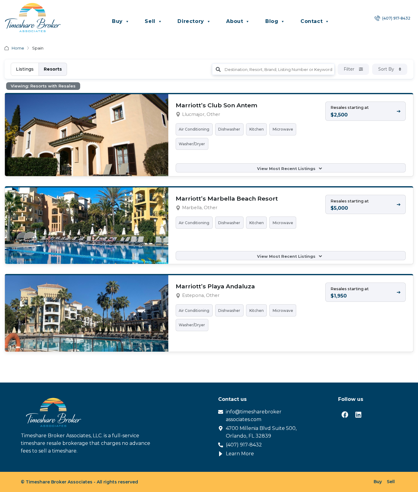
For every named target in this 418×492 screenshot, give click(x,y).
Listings (25, 69)
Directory (190, 21)
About (234, 21)
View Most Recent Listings (287, 168)
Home (18, 48)
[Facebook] (345, 414)
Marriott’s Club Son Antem (216, 105)
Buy (117, 21)
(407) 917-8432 (395, 18)
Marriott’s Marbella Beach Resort (227, 198)
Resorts (53, 69)
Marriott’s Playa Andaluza (215, 286)
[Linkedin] (358, 414)
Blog (271, 21)
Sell (150, 21)
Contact (311, 21)
